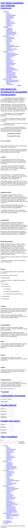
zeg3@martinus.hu (7, 522)
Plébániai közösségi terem (12, 81)
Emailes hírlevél (10, 21)
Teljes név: (3, 408)
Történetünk (9, 28)
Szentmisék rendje (10, 38)
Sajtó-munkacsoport (10, 73)
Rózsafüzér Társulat (10, 72)
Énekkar (8, 58)
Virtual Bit (5, 523)
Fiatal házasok (9, 62)
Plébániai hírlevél (10, 17)
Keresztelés (8, 40)
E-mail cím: (3, 414)
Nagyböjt (8, 14)
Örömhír (8, 20)
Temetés (8, 43)
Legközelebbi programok (13, 395)
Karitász (8, 66)
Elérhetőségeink (10, 37)
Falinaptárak (9, 25)
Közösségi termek (7, 79)
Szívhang (8, 19)
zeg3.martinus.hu (7, 520)
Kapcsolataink (9, 50)
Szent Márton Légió (10, 75)
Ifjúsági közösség (10, 64)
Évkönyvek (9, 24)
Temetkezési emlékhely (11, 49)
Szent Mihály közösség (11, 76)
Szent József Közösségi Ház (12, 80)
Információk (6, 36)
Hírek (7, 12)
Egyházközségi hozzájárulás (12, 46)
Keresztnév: (4, 411)
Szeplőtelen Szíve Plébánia (12, 5)
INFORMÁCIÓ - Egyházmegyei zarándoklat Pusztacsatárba (14, 92)
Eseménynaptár (9, 16)
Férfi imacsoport (10, 60)
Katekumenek (9, 67)
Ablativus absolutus (10, 55)
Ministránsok (9, 71)
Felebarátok (9, 59)
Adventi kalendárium (11, 15)
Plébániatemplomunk (11, 32)
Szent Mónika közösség (11, 77)
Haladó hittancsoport (11, 63)
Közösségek (6, 51)
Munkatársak (9, 30)
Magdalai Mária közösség (12, 69)
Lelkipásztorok (9, 29)
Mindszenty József (10, 34)
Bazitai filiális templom (11, 33)
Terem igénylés (9, 84)
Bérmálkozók (9, 56)
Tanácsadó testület (10, 53)
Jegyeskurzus (9, 41)
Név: (2, 440)
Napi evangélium (9, 436)
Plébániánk (5, 27)
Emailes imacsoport (10, 23)
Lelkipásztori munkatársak (12, 54)
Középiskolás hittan (10, 68)
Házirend (8, 82)
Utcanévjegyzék (10, 45)
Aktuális (5, 11)
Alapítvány (8, 47)
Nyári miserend (4, 401)
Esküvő (8, 42)
